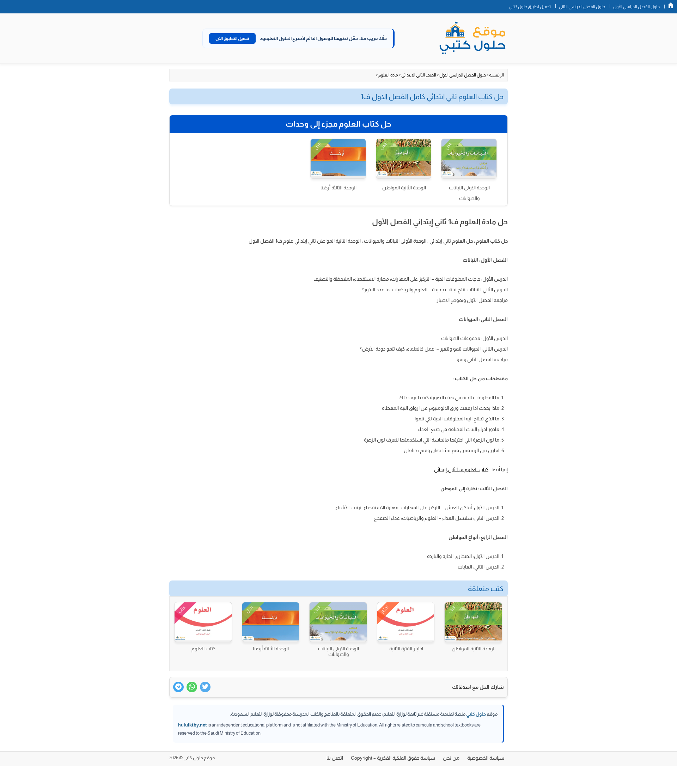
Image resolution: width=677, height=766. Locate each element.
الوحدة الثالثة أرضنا (338, 187)
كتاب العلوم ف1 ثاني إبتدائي (461, 469)
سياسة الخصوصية (485, 758)
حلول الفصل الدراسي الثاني (582, 6)
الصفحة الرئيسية (670, 5)
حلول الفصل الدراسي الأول (636, 6)
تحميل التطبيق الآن (232, 38)
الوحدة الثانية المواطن (404, 187)
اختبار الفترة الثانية (406, 648)
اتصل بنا (335, 758)
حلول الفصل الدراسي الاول (462, 75)
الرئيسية (496, 75)
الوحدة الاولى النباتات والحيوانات (469, 193)
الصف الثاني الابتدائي (418, 75)
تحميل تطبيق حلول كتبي (530, 6)
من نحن (451, 758)
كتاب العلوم (203, 648)
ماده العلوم (388, 75)
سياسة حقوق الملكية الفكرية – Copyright (393, 758)
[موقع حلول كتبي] (472, 38)
